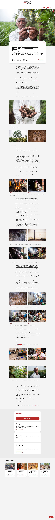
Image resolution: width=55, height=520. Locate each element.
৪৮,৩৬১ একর (20, 344)
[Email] (23, 452)
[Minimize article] (44, 43)
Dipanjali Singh (19, 60)
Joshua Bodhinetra (25, 60)
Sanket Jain (13, 60)
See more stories (18, 429)
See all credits (40, 60)
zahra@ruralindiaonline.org (32, 405)
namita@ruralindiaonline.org (19, 406)
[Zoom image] (53, 11)
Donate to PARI (27, 418)
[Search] (41, 8)
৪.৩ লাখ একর (17, 345)
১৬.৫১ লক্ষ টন (36, 80)
